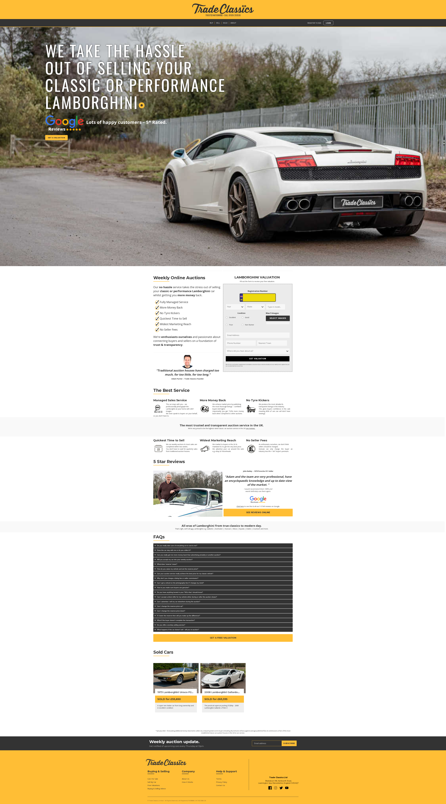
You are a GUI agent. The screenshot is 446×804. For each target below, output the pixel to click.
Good (247, 317)
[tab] (223, 545)
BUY (211, 23)
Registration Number (258, 291)
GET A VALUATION (56, 138)
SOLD (225, 23)
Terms (218, 779)
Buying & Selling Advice (157, 788)
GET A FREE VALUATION (223, 638)
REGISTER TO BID (314, 23)
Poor (231, 325)
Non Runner (249, 325)
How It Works (187, 782)
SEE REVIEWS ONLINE (258, 512)
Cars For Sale (153, 779)
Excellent (232, 317)
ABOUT (233, 23)
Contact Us (220, 785)
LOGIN (328, 23)
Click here (240, 506)
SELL (218, 23)
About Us (185, 779)
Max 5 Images (272, 313)
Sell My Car (152, 782)
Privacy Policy (221, 782)
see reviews (250, 428)
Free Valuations (154, 785)
